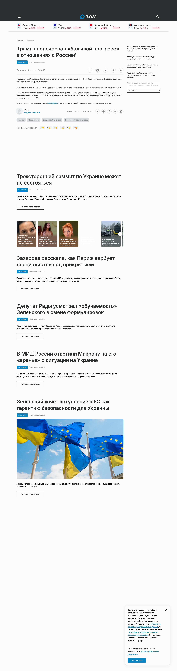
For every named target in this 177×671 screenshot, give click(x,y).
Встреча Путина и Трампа (76, 120)
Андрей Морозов (32, 112)
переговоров (53, 103)
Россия (21, 120)
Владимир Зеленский (52, 120)
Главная (20, 40)
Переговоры (33, 120)
